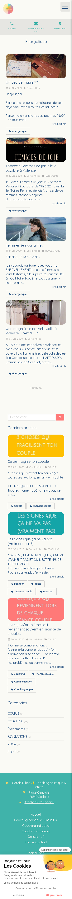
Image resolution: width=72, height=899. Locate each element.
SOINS (12, 752)
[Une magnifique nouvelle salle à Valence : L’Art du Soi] (36, 312)
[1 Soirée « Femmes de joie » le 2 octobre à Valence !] (36, 150)
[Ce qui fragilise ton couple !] (36, 446)
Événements (16, 729)
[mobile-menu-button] (65, 7)
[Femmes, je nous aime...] (36, 229)
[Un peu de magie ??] (36, 66)
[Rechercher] (60, 417)
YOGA (12, 744)
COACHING (15, 721)
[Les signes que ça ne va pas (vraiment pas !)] (36, 523)
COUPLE (13, 713)
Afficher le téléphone (39, 802)
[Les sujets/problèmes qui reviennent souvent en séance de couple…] (36, 609)
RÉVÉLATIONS (17, 736)
